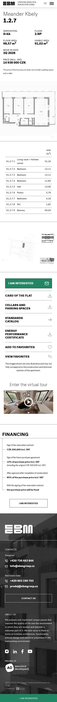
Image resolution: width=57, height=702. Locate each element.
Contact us (28, 598)
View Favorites (17, 357)
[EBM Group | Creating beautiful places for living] (9, 3)
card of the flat (18, 296)
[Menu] (52, 3)
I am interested (29, 698)
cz (45, 4)
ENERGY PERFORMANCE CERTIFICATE (16, 334)
